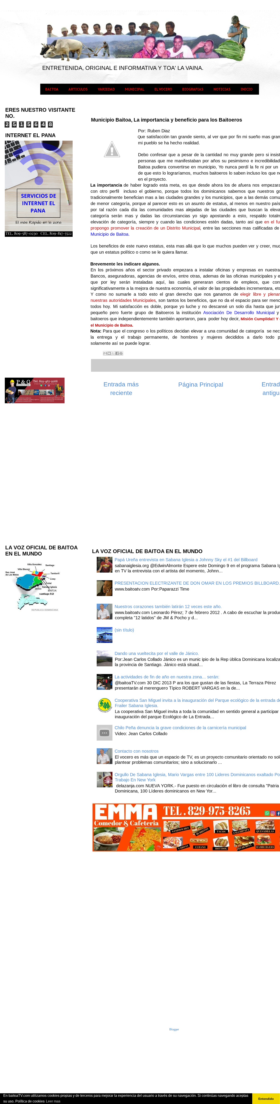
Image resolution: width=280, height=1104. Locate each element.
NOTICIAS (222, 89)
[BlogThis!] (109, 353)
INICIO (246, 89)
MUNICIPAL (134, 89)
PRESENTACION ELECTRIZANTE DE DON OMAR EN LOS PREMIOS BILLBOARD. (197, 583)
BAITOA (51, 89)
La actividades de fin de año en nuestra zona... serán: (167, 676)
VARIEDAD (106, 89)
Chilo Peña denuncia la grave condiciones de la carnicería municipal (180, 727)
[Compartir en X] (113, 353)
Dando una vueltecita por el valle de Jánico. (157, 653)
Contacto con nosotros (137, 751)
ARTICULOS (78, 89)
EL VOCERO (163, 89)
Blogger (174, 1029)
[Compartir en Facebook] (117, 353)
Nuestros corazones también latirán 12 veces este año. (168, 606)
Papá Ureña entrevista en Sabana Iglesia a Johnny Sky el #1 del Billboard (186, 559)
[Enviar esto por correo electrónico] (105, 353)
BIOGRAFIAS (192, 89)
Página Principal (200, 384)
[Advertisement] (124, 474)
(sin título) (124, 630)
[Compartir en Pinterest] (121, 353)
